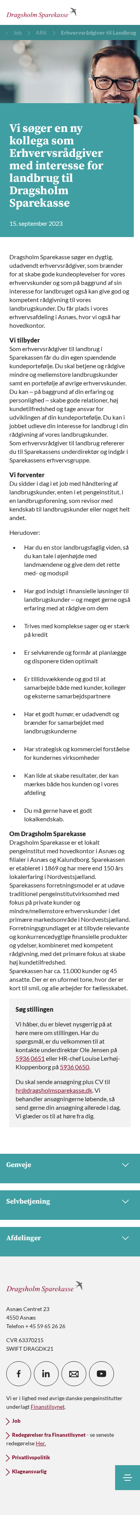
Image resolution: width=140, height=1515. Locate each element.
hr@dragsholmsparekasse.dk (54, 1090)
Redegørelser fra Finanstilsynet (49, 1435)
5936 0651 (30, 1058)
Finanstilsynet (48, 1406)
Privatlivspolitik (31, 1458)
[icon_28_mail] (73, 1373)
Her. (41, 1443)
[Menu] (127, 1477)
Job (16, 1421)
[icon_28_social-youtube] (101, 1373)
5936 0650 (74, 1066)
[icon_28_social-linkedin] (46, 1373)
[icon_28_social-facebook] (18, 1373)
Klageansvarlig (29, 1472)
